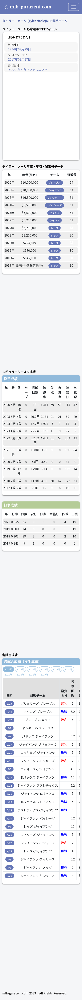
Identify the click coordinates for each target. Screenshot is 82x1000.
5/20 (9, 802)
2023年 (44, 669)
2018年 (32, 674)
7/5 (9, 769)
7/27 (9, 744)
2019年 (20, 674)
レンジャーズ (54, 198)
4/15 (9, 851)
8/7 (9, 728)
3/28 (9, 876)
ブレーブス (54, 182)
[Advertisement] (41, 116)
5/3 (9, 826)
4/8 (9, 859)
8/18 (9, 712)
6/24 (9, 785)
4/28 (9, 834)
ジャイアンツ (54, 190)
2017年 (44, 674)
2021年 (68, 669)
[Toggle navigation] (73, 7)
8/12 (9, 720)
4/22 (9, 843)
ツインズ (54, 213)
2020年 (8, 674)
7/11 (9, 761)
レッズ (54, 228)
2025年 (20, 669)
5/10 (9, 818)
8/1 (9, 736)
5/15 (9, 810)
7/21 (9, 752)
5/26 (9, 793)
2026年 (8, 669)
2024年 (32, 669)
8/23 (9, 703)
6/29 (9, 777)
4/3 (9, 867)
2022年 (56, 669)
